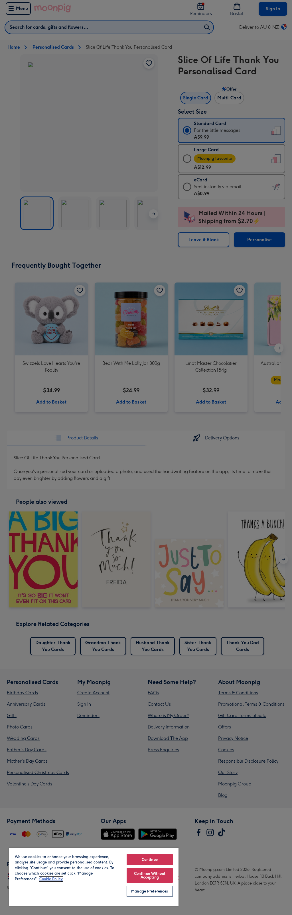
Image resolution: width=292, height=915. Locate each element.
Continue (150, 859)
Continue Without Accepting (149, 875)
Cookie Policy (51, 879)
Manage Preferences (149, 891)
